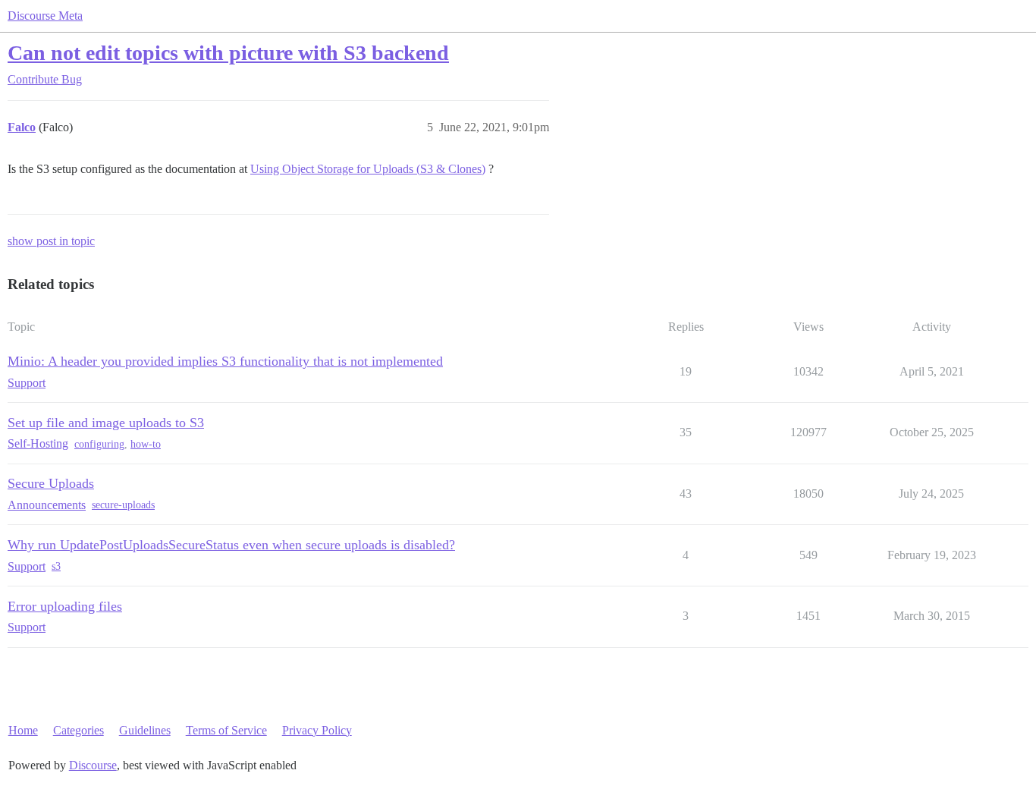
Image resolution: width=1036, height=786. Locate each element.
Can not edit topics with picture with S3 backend (228, 52)
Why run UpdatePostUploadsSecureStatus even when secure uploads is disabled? (231, 544)
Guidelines (145, 730)
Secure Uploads (51, 483)
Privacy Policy (317, 730)
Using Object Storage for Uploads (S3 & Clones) (367, 168)
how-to (145, 444)
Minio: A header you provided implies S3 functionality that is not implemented (225, 361)
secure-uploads (123, 505)
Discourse (93, 765)
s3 (56, 566)
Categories (78, 730)
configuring (99, 444)
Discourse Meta (45, 15)
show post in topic (51, 240)
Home (23, 730)
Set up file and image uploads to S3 (106, 422)
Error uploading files (65, 606)
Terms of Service (226, 730)
